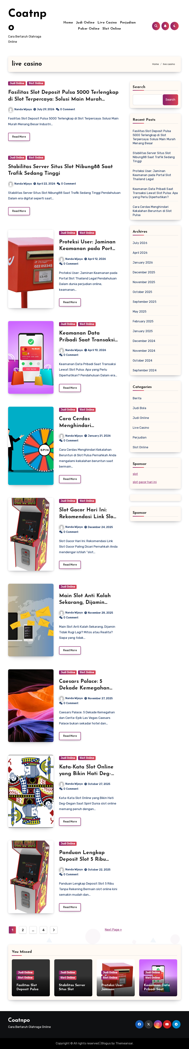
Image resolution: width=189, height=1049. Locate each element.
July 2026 (140, 243)
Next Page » (113, 929)
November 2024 (144, 351)
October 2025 (142, 292)
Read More (19, 136)
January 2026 (143, 262)
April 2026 (140, 252)
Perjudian (128, 22)
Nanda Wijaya (23, 109)
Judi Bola (139, 408)
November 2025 (144, 282)
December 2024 (144, 341)
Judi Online (85, 22)
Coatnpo (19, 1020)
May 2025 (140, 311)
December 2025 (144, 272)
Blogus (106, 1043)
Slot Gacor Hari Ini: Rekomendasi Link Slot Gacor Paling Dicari (87, 516)
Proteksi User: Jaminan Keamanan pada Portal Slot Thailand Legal (88, 249)
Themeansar (124, 1043)
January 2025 (143, 331)
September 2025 (144, 301)
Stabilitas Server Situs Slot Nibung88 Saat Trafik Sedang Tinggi (154, 157)
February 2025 (143, 321)
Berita (137, 398)
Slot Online (111, 29)
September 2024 (145, 370)
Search (139, 87)
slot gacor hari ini (145, 482)
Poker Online (88, 29)
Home (68, 22)
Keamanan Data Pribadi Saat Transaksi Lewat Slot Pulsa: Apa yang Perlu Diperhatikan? (155, 193)
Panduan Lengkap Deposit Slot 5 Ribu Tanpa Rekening (82, 859)
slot (135, 474)
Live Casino (107, 22)
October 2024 (142, 360)
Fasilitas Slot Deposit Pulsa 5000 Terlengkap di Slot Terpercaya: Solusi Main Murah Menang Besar (63, 99)
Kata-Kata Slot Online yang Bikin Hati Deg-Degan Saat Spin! (86, 774)
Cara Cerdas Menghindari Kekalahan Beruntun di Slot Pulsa (152, 211)
